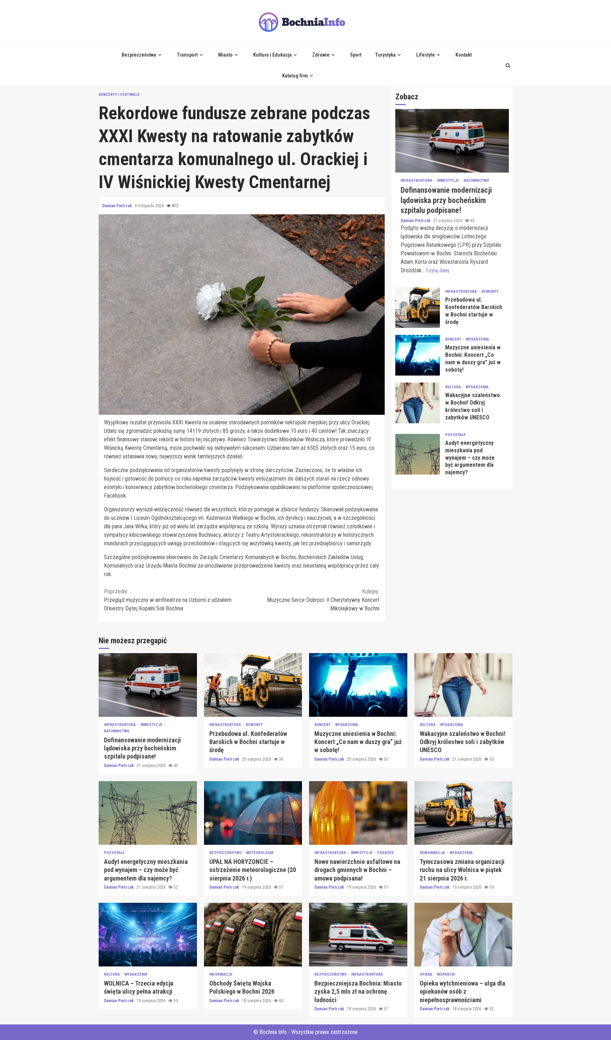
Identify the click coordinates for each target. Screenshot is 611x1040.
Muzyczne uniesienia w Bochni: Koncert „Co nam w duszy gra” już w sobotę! (417, 355)
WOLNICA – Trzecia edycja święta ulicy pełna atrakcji (148, 934)
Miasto (225, 55)
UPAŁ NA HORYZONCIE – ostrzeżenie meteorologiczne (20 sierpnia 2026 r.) (253, 813)
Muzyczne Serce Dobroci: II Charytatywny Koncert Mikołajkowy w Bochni (323, 600)
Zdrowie (321, 55)
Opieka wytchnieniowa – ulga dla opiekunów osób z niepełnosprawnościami (463, 934)
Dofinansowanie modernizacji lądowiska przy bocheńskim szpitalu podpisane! (452, 141)
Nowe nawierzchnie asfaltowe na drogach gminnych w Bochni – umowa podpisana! (358, 813)
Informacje (220, 974)
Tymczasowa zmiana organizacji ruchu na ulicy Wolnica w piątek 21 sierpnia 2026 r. (463, 813)
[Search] (508, 65)
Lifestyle (425, 55)
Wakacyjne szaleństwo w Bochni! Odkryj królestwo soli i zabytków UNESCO (417, 403)
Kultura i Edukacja (272, 55)
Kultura (453, 387)
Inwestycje (448, 181)
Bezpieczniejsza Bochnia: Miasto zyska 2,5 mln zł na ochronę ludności (358, 934)
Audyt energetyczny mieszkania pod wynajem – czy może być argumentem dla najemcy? (417, 454)
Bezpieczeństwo (139, 55)
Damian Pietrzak (117, 205)
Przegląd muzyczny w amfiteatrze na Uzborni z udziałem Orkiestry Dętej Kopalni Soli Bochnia (168, 600)
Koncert (453, 340)
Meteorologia (260, 853)
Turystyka (385, 55)
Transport (187, 55)
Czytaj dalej (437, 270)
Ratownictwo (476, 181)
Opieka (426, 974)
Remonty (490, 292)
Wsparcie (446, 974)
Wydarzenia (477, 340)
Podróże (385, 853)
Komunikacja (433, 853)
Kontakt (463, 55)
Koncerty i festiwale (119, 95)
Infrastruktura (417, 181)
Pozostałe (455, 435)
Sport (355, 55)
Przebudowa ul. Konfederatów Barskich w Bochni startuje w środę (417, 307)
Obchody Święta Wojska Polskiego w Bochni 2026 (253, 934)
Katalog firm (295, 76)
